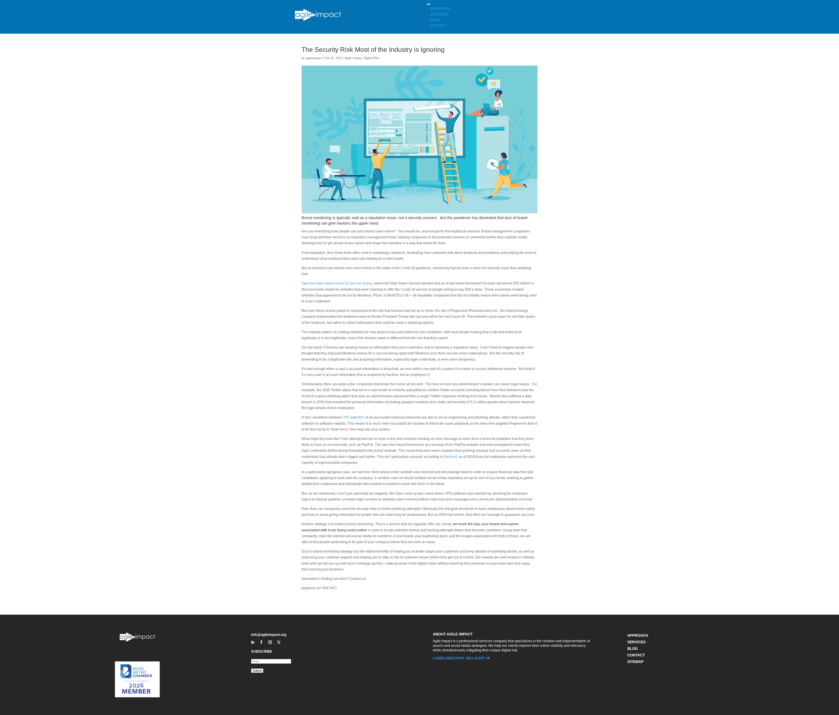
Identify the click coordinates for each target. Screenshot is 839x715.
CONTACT (438, 26)
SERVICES (439, 14)
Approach (637, 636)
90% (360, 417)
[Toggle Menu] (428, 4)
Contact (636, 655)
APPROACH (440, 8)
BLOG (435, 20)
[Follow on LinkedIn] (252, 642)
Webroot (450, 457)
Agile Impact (353, 58)
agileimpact (313, 58)
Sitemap (635, 662)
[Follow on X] (278, 642)
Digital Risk (371, 58)
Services (636, 642)
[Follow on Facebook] (261, 642)
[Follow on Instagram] (270, 642)
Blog (632, 649)
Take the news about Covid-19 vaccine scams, (337, 283)
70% (346, 417)
